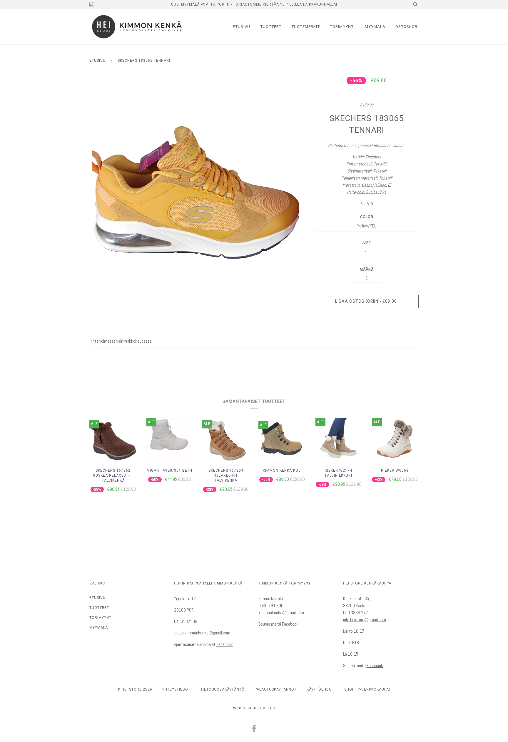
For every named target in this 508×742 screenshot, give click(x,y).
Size (366, 243)
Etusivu (241, 26)
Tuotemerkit (305, 26)
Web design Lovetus (254, 708)
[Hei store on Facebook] (254, 730)
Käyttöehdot (320, 689)
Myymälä (375, 26)
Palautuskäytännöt (276, 689)
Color (366, 217)
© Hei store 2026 (134, 689)
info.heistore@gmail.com (364, 619)
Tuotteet (270, 26)
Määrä (367, 269)
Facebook (224, 644)
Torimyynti (342, 26)
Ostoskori (407, 26)
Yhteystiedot (176, 689)
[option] (197, 182)
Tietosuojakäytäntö (222, 689)
